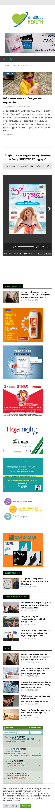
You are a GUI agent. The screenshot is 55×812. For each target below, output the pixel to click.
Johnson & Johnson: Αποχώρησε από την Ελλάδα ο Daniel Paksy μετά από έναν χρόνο (36, 685)
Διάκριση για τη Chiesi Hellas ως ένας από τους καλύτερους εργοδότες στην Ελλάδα (36, 633)
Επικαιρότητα (9, 73)
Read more (8, 135)
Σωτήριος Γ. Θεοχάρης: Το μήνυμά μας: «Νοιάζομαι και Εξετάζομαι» (34, 581)
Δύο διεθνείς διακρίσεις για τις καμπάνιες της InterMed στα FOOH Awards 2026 (36, 605)
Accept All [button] (26, 806)
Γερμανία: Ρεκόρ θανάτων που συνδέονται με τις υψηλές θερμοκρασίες (35, 712)
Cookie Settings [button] (11, 806)
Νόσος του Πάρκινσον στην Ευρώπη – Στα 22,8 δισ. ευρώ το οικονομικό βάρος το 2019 (35, 294)
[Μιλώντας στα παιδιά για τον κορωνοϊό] (27, 83)
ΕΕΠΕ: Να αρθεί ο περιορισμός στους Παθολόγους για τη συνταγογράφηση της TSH (35, 671)
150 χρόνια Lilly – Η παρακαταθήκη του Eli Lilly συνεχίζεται (33, 619)
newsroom (28, 107)
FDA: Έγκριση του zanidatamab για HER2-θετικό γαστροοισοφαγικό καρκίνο (35, 698)
